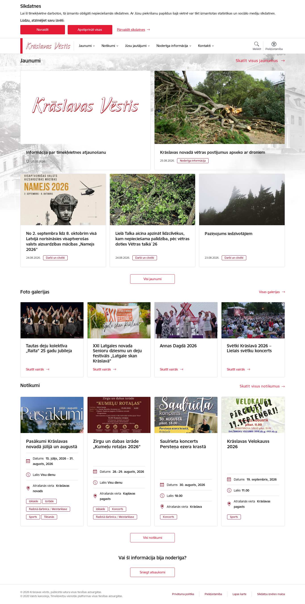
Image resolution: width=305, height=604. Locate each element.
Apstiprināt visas (90, 29)
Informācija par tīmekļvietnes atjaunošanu (66, 152)
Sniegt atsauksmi (152, 572)
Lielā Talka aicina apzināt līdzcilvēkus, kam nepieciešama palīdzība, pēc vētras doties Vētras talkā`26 (152, 239)
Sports (33, 517)
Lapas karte (240, 594)
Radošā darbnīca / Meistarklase (48, 509)
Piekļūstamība (213, 594)
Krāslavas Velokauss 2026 (248, 444)
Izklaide (33, 501)
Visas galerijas (269, 292)
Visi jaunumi (152, 279)
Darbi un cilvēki (55, 257)
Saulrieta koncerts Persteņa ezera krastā (183, 444)
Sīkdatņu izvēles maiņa (271, 594)
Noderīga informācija (193, 160)
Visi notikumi (152, 537)
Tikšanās (49, 517)
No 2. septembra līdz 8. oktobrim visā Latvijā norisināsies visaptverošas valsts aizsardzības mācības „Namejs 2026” (61, 241)
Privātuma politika (183, 594)
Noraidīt (42, 29)
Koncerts (117, 509)
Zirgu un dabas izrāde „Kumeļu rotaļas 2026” (116, 444)
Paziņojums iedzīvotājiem (228, 233)
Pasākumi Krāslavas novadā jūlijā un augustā (51, 444)
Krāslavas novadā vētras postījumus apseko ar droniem (212, 152)
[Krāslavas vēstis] (48, 45)
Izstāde (49, 501)
